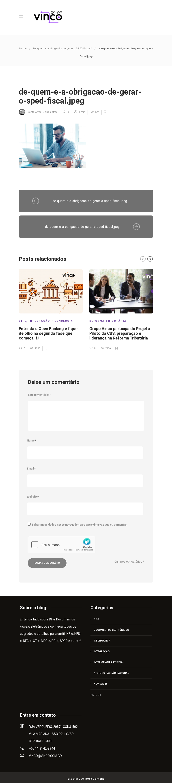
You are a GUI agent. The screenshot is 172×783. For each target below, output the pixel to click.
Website (33, 496)
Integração (39, 321)
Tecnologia (62, 321)
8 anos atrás (50, 112)
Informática (102, 640)
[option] (50, 309)
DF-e (22, 321)
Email (31, 468)
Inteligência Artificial (109, 662)
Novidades (101, 683)
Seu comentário (39, 394)
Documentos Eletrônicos (111, 630)
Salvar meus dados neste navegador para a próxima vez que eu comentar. (79, 524)
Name (31, 440)
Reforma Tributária (108, 321)
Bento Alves (34, 112)
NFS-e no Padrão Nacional (111, 673)
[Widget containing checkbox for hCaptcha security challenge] (61, 544)
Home (23, 48)
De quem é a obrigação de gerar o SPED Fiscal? (62, 48)
